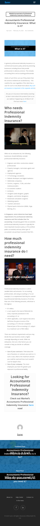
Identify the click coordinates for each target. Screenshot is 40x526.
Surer (10, 30)
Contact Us (29, 497)
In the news (20, 500)
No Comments (29, 30)
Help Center (19, 497)
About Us (9, 497)
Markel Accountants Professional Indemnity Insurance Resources (20, 14)
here (24, 101)
